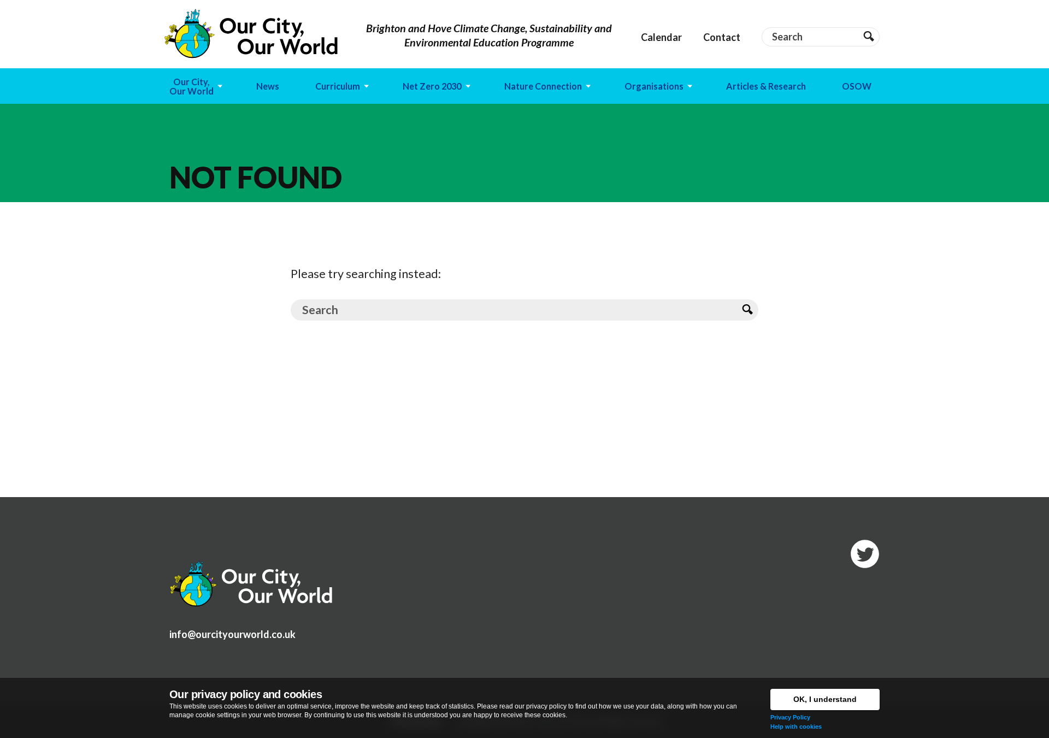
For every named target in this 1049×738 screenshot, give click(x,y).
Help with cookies (796, 726)
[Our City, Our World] (251, 33)
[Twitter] (865, 554)
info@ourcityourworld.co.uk (232, 634)
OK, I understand (825, 699)
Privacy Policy (790, 717)
